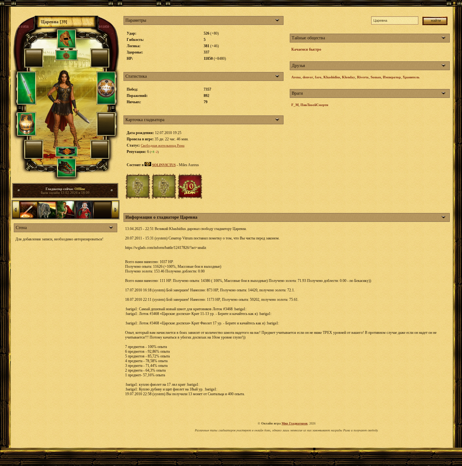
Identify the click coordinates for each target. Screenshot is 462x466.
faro (318, 77)
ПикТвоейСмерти (314, 105)
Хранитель (411, 77)
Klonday (348, 77)
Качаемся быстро (306, 49)
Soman (376, 77)
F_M (295, 105)
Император (392, 77)
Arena (296, 77)
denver (308, 77)
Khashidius (331, 77)
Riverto (363, 77)
